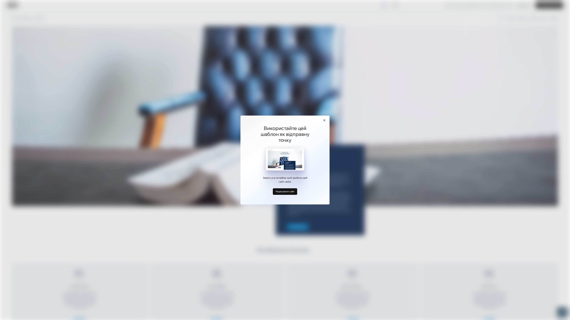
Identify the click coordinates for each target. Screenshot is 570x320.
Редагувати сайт (285, 191)
